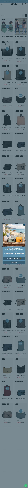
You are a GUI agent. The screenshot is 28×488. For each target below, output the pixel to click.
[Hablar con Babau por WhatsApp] (25, 485)
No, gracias (14, 262)
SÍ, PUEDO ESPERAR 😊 (14, 258)
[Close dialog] (24, 225)
